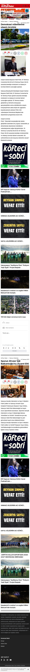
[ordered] (13, 348)
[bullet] (15, 348)
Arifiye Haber (4, 21)
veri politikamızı (21, 669)
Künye (2, 641)
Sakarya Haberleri (13, 21)
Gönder (14, 351)
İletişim (2, 646)
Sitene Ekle (4, 643)
